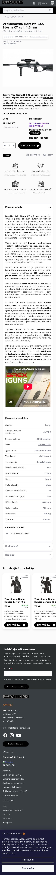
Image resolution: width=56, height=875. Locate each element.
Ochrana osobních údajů (13, 779)
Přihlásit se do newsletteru (16, 687)
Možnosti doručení (39, 138)
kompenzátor (37, 313)
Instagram (7, 823)
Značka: (9, 43)
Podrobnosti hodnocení (38, 37)
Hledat (50, 10)
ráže (26, 289)
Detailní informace (13, 113)
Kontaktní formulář (15, 744)
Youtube (6, 814)
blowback (48, 97)
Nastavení (28, 860)
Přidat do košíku (27, 145)
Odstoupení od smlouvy (13, 783)
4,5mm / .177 (44, 445)
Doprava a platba (10, 795)
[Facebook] (5, 734)
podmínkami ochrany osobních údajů (36, 679)
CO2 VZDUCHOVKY (20, 533)
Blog (5, 806)
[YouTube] (18, 734)
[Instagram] (11, 734)
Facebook (7, 818)
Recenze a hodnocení (13, 810)
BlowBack (17, 257)
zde (12, 853)
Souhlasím (28, 868)
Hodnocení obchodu (12, 787)
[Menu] (52, 3)
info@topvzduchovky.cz (19, 728)
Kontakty (7, 771)
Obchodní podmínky (12, 775)
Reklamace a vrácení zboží (15, 791)
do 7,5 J (47, 432)
